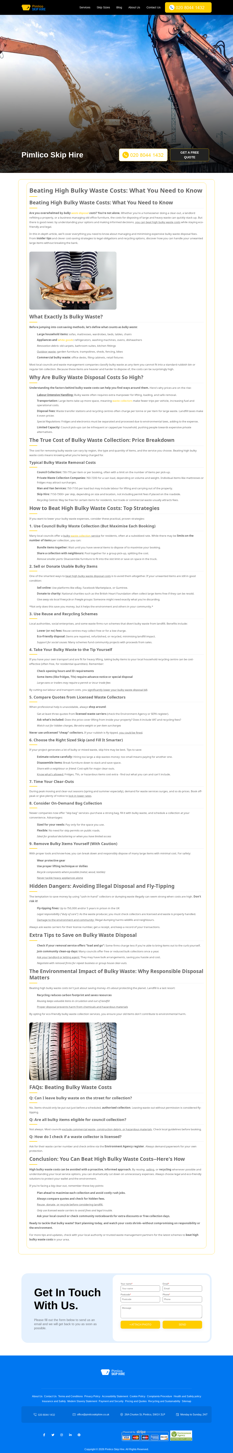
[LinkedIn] (70, 1435)
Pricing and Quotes (136, 1401)
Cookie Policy (137, 1396)
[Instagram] (61, 1435)
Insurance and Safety (54, 1401)
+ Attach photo (140, 1324)
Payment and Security (111, 1401)
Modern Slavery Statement (82, 1401)
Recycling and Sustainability (164, 1401)
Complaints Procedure (159, 1396)
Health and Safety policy (187, 1396)
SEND (182, 1324)
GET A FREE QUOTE (189, 155)
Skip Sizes (103, 7)
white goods (65, 340)
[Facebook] (44, 1435)
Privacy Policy (92, 1396)
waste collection (81, 535)
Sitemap (186, 1401)
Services (84, 7)
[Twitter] (53, 1435)
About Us (134, 7)
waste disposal (80, 213)
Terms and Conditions (70, 1396)
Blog (119, 7)
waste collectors (122, 401)
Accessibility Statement (115, 1396)
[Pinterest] (79, 1435)
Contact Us (153, 7)
